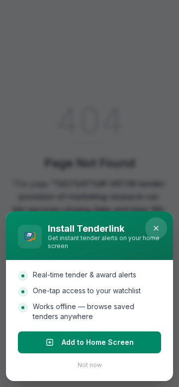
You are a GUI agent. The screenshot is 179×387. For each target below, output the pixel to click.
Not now (90, 365)
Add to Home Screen (98, 342)
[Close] (156, 228)
